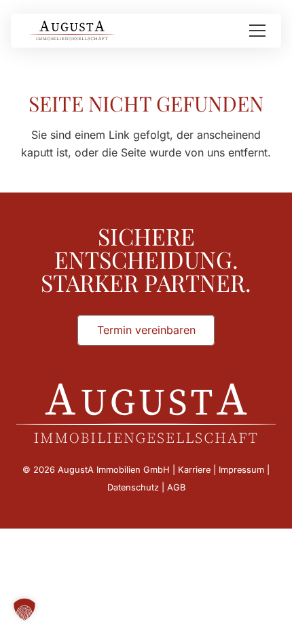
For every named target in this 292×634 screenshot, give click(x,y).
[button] (257, 30)
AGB (176, 487)
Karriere (194, 470)
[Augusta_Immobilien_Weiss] (146, 413)
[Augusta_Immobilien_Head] (72, 30)
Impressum (241, 470)
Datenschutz (133, 487)
